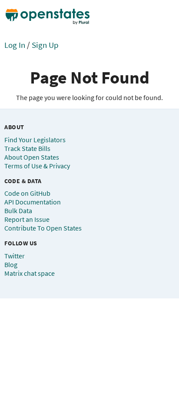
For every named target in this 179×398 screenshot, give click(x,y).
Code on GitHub (27, 193)
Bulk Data (18, 210)
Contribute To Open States (43, 228)
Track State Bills (27, 148)
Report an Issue (27, 219)
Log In (14, 45)
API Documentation (32, 201)
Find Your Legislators (35, 139)
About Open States (31, 157)
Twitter (14, 255)
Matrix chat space (29, 273)
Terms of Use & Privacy (37, 165)
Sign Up (45, 45)
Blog (10, 264)
